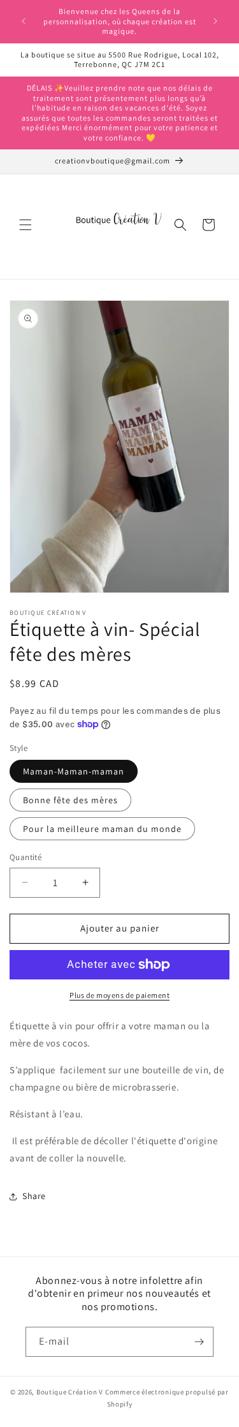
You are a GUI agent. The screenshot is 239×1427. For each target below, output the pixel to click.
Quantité (25, 857)
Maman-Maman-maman (73, 771)
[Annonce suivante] (215, 21)
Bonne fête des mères (70, 800)
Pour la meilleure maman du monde (102, 828)
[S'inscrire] (199, 1342)
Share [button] (34, 1196)
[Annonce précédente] (24, 21)
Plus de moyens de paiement (119, 995)
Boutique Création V (69, 1391)
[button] (25, 225)
